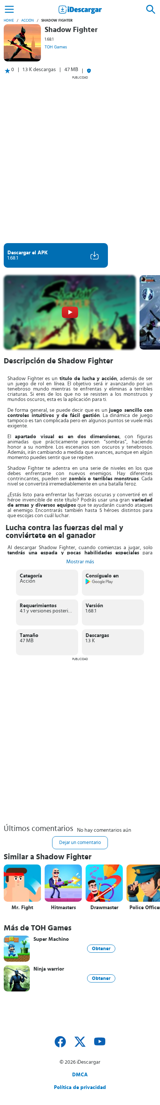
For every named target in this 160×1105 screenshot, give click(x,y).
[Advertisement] (80, 159)
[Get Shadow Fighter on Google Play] (99, 583)
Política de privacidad (80, 1087)
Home (9, 20)
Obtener (101, 948)
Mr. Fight (22, 907)
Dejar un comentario (80, 842)
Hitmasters (63, 907)
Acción (27, 20)
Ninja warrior (48, 969)
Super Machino (51, 939)
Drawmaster (104, 907)
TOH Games (56, 47)
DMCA (80, 1074)
